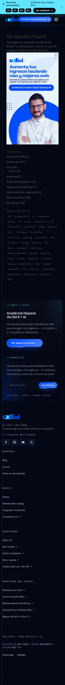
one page (33, 253)
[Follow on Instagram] (14, 442)
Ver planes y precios (24, 343)
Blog (5, 460)
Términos (21, 655)
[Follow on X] (31, 442)
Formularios (13, 242)
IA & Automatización (18, 181)
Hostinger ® (46, 644)
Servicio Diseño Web (13, 596)
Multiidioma (22, 248)
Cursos (6, 466)
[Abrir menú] (56, 19)
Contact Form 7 (40, 221)
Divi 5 (12, 171)
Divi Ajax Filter (36, 232)
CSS (52, 221)
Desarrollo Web (15, 156)
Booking (11, 221)
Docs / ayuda (9, 559)
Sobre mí (7, 540)
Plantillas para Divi (12, 590)
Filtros (52, 237)
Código (42, 227)
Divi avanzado (14, 237)
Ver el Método (44, 10)
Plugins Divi (46, 253)
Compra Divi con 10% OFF (16, 566)
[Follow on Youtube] (23, 442)
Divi (8, 167)
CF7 (19, 221)
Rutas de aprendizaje (14, 473)
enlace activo (41, 237)
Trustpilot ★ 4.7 (11, 516)
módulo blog (35, 248)
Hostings (25, 242)
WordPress (13, 203)
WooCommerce (15, 197)
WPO (10, 279)
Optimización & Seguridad (21, 192)
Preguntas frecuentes (14, 510)
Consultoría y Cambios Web (17, 609)
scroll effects (46, 258)
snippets (47, 264)
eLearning (12, 176)
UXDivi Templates (12, 553)
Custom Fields (29, 227)
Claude (27, 221)
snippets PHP (13, 269)
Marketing (36, 242)
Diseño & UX (13, 162)
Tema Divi (34, 269)
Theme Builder (48, 269)
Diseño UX (52, 227)
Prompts (21, 258)
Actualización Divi (22, 216)
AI (34, 216)
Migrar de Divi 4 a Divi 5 (15, 616)
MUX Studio (9, 546)
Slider (37, 264)
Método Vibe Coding (13, 503)
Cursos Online (14, 227)
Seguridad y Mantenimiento (20, 264)
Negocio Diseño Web (17, 253)
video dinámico (14, 274)
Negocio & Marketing (18, 187)
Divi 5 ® (16, 647)
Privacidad (8, 655)
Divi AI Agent (21, 232)
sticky (24, 269)
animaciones (43, 216)
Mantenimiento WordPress (17, 603)
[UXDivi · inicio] (12, 19)
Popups (11, 258)
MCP (46, 242)
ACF (9, 216)
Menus (11, 248)
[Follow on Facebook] (6, 442)
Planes (6, 496)
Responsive (33, 258)
